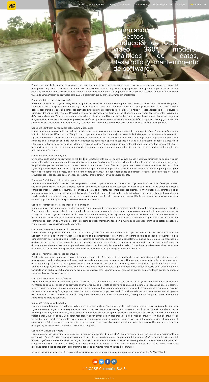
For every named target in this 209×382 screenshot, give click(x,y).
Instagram (114, 361)
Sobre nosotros (96, 4)
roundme (95, 361)
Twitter (101, 361)
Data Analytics (142, 4)
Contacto (181, 4)
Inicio (82, 4)
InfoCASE (109, 378)
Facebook (107, 361)
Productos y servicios (120, 4)
